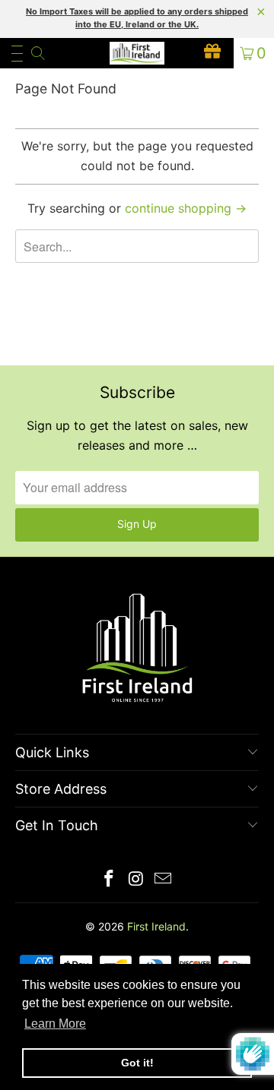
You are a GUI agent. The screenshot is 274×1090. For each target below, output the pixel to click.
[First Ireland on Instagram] (136, 880)
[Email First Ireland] (163, 880)
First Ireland (156, 926)
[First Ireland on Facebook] (108, 880)
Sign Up (137, 523)
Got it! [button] (137, 1063)
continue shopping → (186, 208)
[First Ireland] (137, 53)
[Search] (37, 53)
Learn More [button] (55, 1023)
